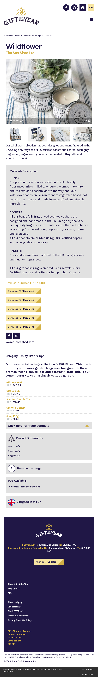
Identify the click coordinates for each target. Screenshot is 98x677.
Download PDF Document (21, 291)
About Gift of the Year (18, 584)
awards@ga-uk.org (48, 544)
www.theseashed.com (20, 342)
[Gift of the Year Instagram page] (74, 7)
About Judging (15, 602)
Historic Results (16, 36)
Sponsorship (14, 606)
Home (6, 36)
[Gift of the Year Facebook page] (66, 7)
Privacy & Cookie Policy (20, 620)
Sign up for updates (46, 561)
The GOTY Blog (15, 611)
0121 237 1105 (69, 544)
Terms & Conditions (18, 615)
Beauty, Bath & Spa (33, 36)
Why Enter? (13, 588)
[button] (91, 19)
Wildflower (47, 36)
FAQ (9, 593)
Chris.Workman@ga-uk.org (63, 548)
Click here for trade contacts (28, 425)
